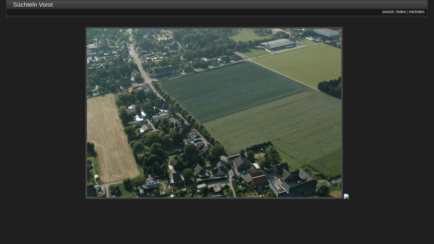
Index (401, 12)
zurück (388, 12)
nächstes (416, 12)
